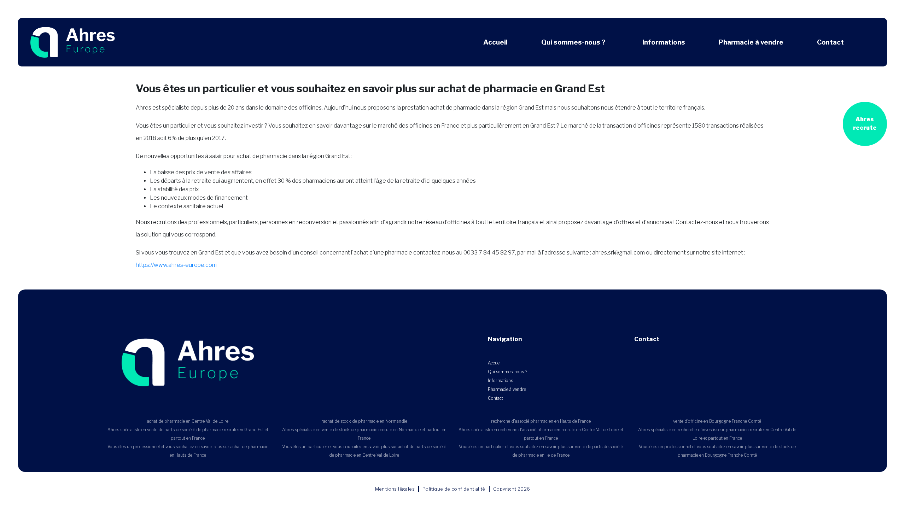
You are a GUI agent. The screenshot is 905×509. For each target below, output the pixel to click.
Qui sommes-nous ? (573, 42)
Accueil (495, 42)
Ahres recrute (865, 123)
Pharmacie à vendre (751, 42)
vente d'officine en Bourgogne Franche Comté (717, 421)
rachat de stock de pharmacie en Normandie (364, 421)
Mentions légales (395, 489)
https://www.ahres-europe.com (176, 265)
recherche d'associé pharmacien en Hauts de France (541, 421)
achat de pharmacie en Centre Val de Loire (187, 421)
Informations (663, 42)
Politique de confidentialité (453, 489)
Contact (830, 42)
